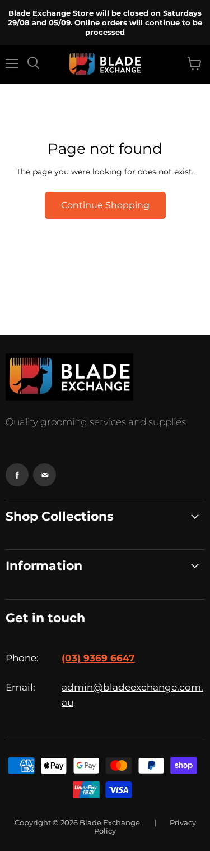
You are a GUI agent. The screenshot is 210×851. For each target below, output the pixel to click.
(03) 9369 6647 (98, 658)
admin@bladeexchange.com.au (132, 695)
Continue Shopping (105, 205)
